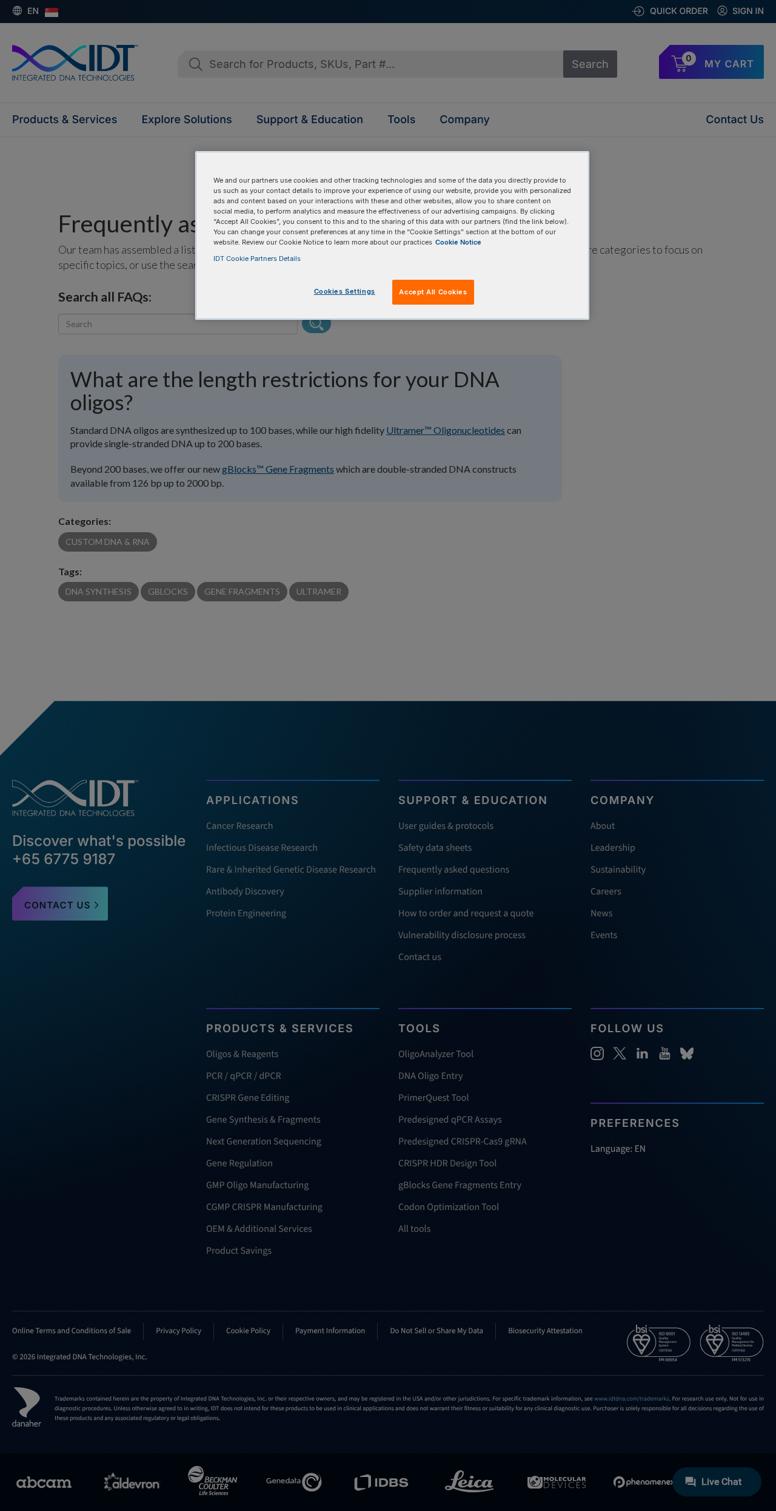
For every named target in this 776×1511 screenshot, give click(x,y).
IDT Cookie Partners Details (257, 258)
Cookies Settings (344, 291)
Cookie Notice (458, 242)
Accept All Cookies (433, 292)
